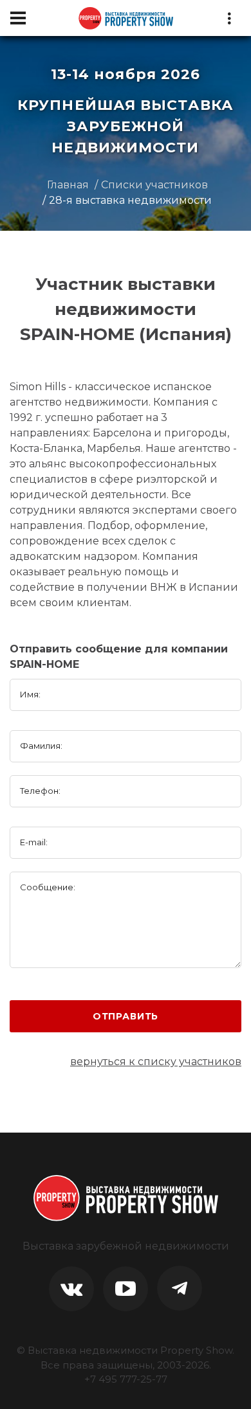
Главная (68, 185)
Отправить (126, 1016)
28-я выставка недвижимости (130, 200)
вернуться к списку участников (155, 1061)
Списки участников (154, 185)
